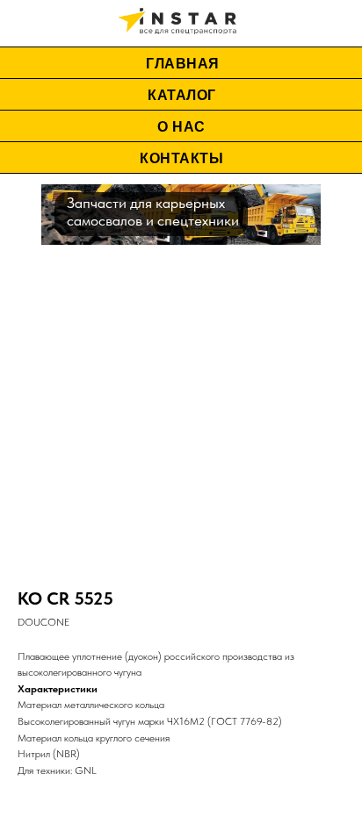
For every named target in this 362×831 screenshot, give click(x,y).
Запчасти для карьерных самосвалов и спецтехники (153, 211)
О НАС (181, 126)
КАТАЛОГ (182, 95)
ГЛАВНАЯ (183, 63)
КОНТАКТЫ (181, 158)
